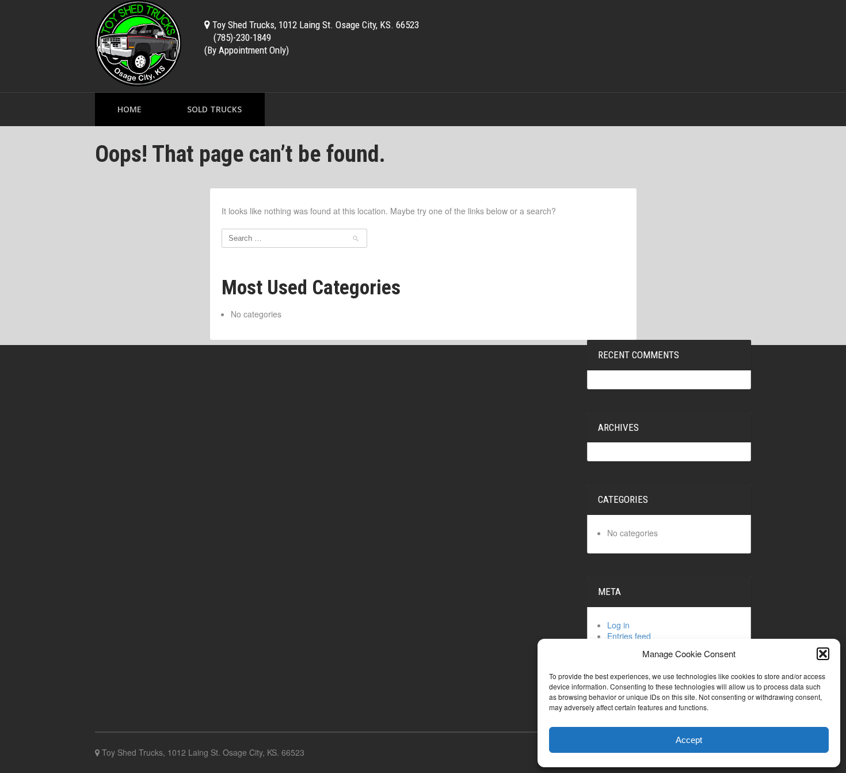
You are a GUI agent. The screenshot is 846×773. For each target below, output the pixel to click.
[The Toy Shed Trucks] (138, 41)
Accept (689, 740)
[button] (823, 654)
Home (129, 109)
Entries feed (629, 636)
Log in (618, 625)
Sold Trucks (214, 109)
